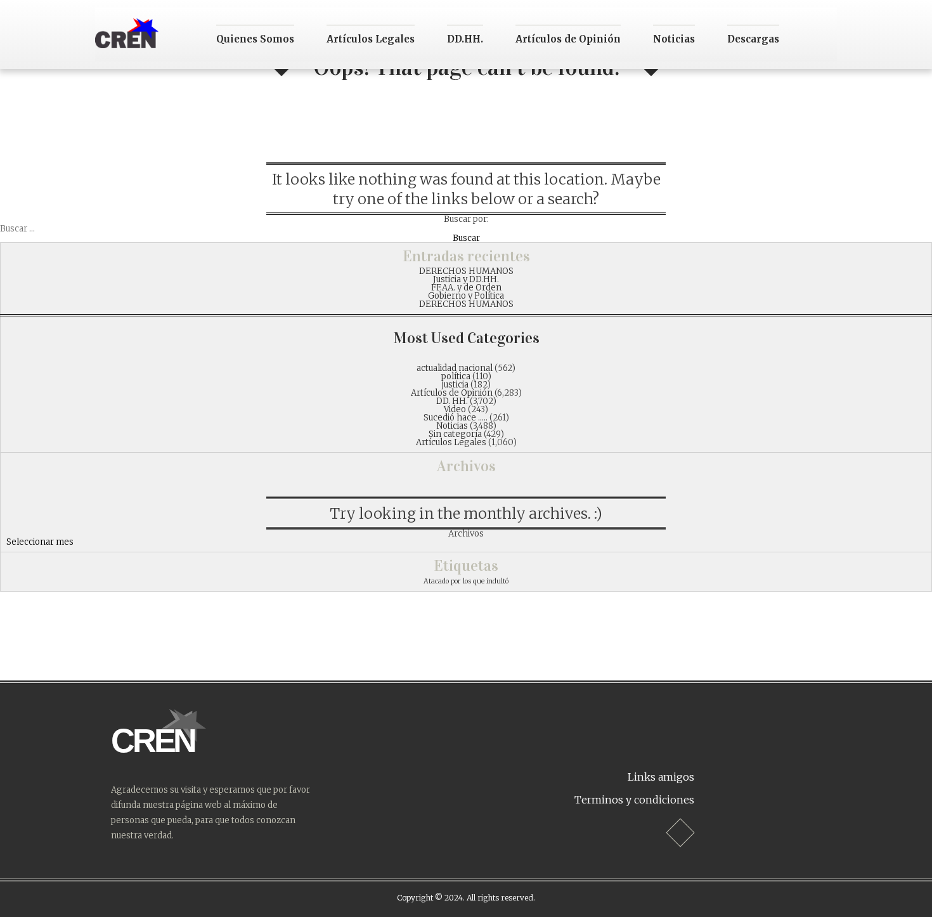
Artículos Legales (371, 39)
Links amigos (661, 777)
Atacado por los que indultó (466, 581)
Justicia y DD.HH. (466, 279)
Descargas (753, 39)
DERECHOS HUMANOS (466, 271)
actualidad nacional (455, 368)
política (455, 376)
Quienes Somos (255, 39)
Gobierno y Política (466, 295)
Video (455, 409)
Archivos (466, 534)
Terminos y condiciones (634, 799)
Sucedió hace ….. (456, 417)
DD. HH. (452, 401)
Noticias (674, 39)
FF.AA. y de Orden (466, 287)
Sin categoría (455, 434)
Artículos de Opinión (568, 39)
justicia (455, 384)
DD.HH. (465, 39)
